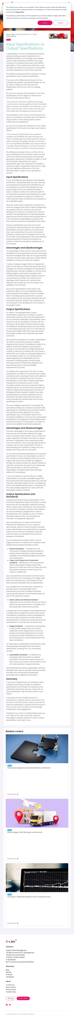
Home (8, 34)
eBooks (8, 972)
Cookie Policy (11, 992)
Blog (13, 34)
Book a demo (11, 987)
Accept (45, 23)
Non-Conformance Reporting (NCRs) (20, 962)
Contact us (10, 985)
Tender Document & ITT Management (20, 952)
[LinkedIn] (7, 1005)
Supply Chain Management (16, 950)
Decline (60, 23)
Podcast (9, 974)
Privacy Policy (20, 12)
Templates (10, 977)
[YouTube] (10, 1005)
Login (11, 998)
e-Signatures (11, 959)
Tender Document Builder (15, 955)
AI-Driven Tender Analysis (15, 957)
